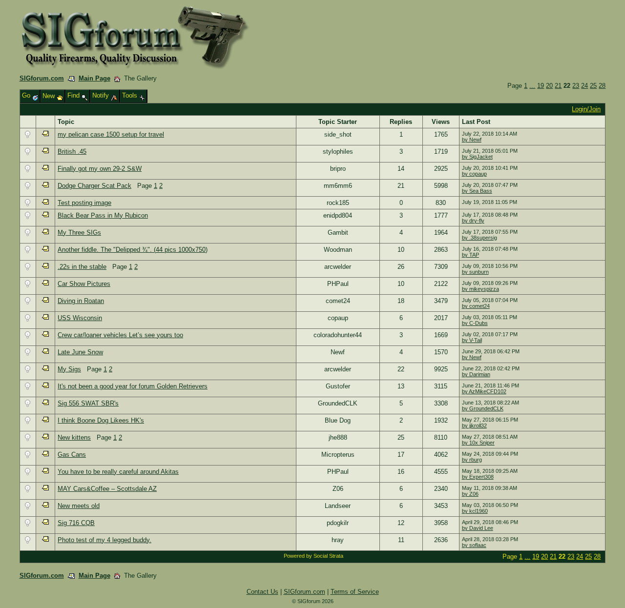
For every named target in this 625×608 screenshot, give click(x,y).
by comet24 (476, 306)
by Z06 (470, 494)
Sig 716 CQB (76, 523)
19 (540, 85)
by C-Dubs (475, 323)
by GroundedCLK (482, 408)
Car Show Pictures (84, 283)
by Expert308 (478, 477)
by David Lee (477, 528)
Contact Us (262, 591)
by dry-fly (473, 220)
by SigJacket (477, 157)
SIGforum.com (42, 78)
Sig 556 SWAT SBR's (88, 403)
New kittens (74, 437)
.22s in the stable (82, 266)
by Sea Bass (477, 191)
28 (602, 85)
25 (593, 85)
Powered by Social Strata (313, 556)
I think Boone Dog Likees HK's (101, 420)
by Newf (471, 139)
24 (584, 85)
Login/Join (586, 109)
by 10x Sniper (478, 443)
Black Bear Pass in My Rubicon (103, 215)
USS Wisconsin (80, 318)
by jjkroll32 (474, 425)
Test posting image (84, 202)
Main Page (94, 78)
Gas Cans (72, 454)
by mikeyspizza (480, 289)
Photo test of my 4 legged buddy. (104, 540)
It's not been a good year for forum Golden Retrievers (133, 386)
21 (558, 85)
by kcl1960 (475, 511)
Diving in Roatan (81, 300)
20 (549, 85)
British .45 (72, 151)
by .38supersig (479, 238)
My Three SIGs (79, 232)
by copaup (474, 174)
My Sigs (69, 369)
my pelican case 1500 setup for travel (111, 134)
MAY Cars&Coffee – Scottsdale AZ (107, 488)
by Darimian (476, 374)
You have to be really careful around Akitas (118, 471)
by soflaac (474, 545)
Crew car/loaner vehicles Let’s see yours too (120, 335)
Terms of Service (355, 591)
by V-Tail (472, 340)
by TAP (470, 255)
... (532, 85)
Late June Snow (80, 352)
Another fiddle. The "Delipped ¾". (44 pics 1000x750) (133, 249)
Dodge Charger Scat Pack (94, 185)
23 (575, 85)
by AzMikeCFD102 (484, 391)
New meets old (79, 505)
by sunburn (475, 272)
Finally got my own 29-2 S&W (100, 168)
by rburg (472, 460)
